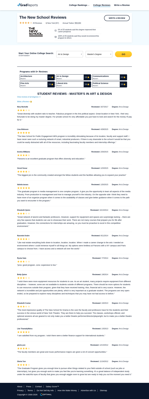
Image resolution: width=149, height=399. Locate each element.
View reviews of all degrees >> (29, 97)
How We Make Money (67, 390)
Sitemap (103, 390)
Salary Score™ (52, 386)
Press (28, 386)
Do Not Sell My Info (45, 390)
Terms (30, 390)
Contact (38, 386)
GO (123, 54)
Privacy (20, 390)
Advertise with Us (88, 390)
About (19, 386)
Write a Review (117, 18)
